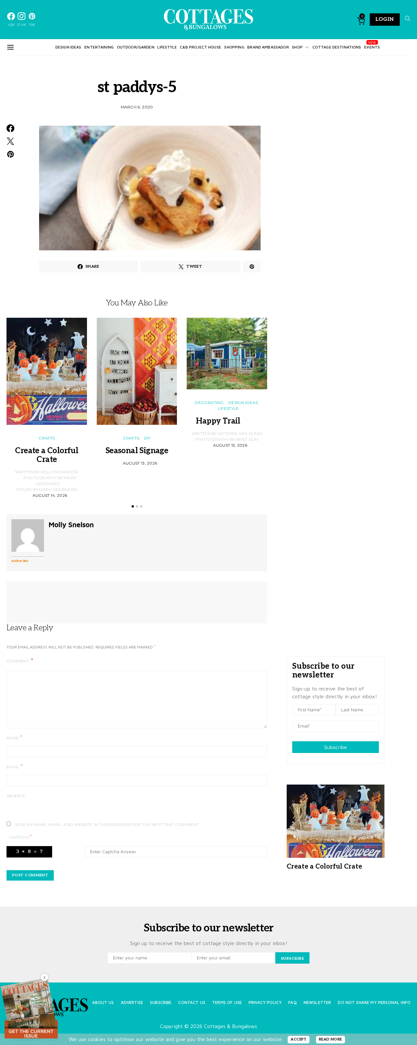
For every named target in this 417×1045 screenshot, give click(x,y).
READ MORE (330, 1039)
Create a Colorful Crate (46, 455)
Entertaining (99, 47)
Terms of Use (227, 1002)
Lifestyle (167, 47)
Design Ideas (68, 47)
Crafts (46, 438)
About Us (103, 1002)
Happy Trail (227, 421)
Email (15, 766)
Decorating (209, 402)
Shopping (234, 47)
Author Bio (19, 561)
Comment (18, 661)
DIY (147, 438)
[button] (133, 506)
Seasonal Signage (137, 450)
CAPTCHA (20, 837)
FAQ (292, 1002)
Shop (297, 47)
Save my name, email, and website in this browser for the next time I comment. (107, 824)
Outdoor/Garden (135, 47)
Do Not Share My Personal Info (374, 1002)
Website (16, 795)
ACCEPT (299, 1039)
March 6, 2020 (137, 106)
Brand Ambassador (268, 47)
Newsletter (317, 1002)
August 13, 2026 (140, 463)
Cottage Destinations (336, 47)
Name (14, 737)
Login (384, 19)
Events (372, 47)
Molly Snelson (71, 524)
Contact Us (191, 1002)
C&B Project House (200, 47)
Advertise (132, 1002)
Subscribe (335, 747)
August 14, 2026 (50, 495)
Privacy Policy (265, 1002)
